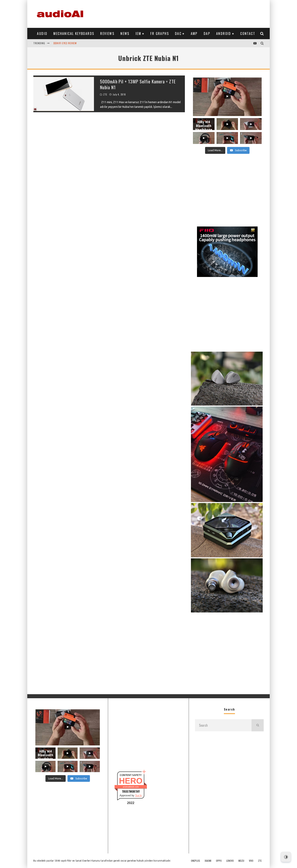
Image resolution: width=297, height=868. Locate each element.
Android (223, 33)
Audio (42, 33)
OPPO (219, 861)
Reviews (107, 33)
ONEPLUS (195, 861)
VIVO (251, 861)
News (125, 33)
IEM (138, 33)
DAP (207, 33)
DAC (178, 33)
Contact (247, 33)
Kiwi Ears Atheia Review (69, 45)
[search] (258, 725)
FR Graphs (159, 33)
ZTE (105, 94)
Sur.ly (138, 795)
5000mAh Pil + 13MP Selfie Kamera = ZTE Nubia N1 (138, 84)
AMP (194, 33)
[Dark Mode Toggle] (286, 857)
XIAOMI (208, 861)
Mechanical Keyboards (73, 33)
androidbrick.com (131, 787)
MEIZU (241, 861)
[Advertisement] (190, 13)
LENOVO (230, 861)
